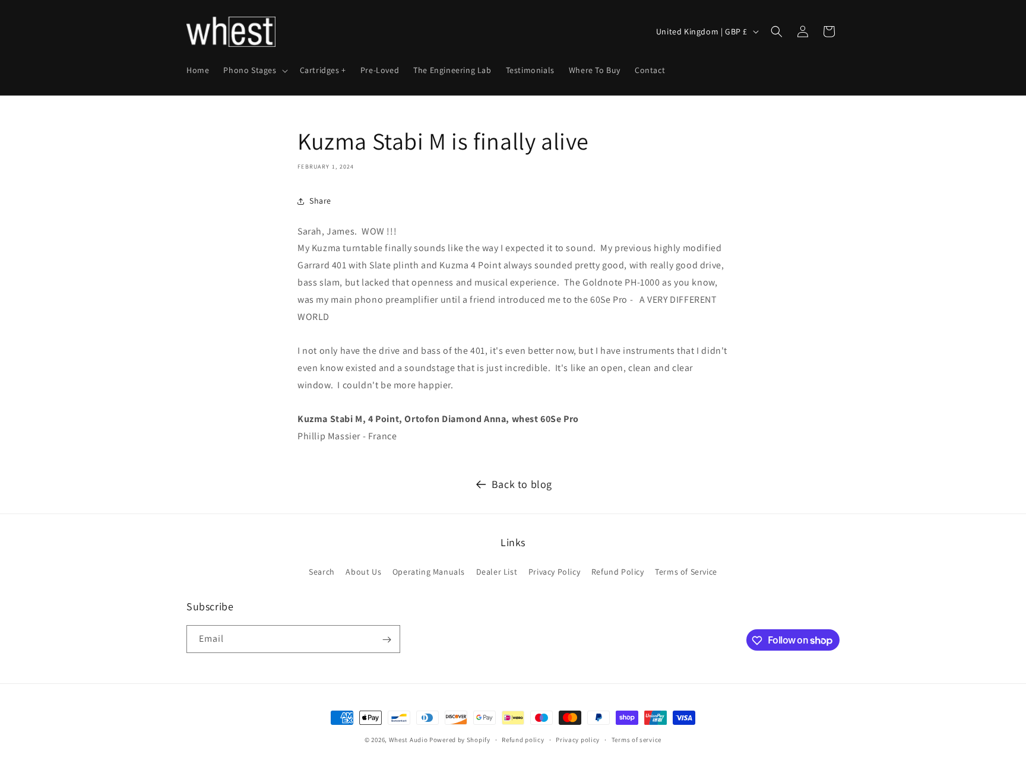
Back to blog (522, 484)
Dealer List (497, 571)
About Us (363, 571)
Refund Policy (617, 571)
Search (322, 571)
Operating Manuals (428, 571)
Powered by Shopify (459, 740)
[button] (254, 70)
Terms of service (636, 739)
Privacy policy (578, 739)
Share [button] (320, 200)
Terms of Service (686, 571)
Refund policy (523, 739)
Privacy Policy (554, 571)
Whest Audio (408, 740)
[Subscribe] (386, 640)
